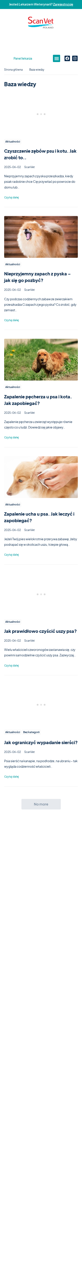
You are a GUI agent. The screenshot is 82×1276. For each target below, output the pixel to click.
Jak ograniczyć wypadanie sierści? (41, 742)
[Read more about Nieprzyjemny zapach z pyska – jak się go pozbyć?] (41, 237)
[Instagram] (75, 58)
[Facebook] (67, 58)
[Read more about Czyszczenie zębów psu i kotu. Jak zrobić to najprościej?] (41, 114)
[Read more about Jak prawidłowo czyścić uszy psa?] (41, 594)
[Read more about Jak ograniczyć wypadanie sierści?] (41, 705)
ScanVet (29, 167)
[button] (56, 58)
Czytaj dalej (11, 197)
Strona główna (13, 69)
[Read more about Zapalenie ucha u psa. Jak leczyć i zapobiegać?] (41, 477)
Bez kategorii (31, 732)
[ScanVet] (41, 23)
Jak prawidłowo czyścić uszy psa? (40, 631)
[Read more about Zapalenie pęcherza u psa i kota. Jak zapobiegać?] (41, 360)
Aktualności (12, 141)
